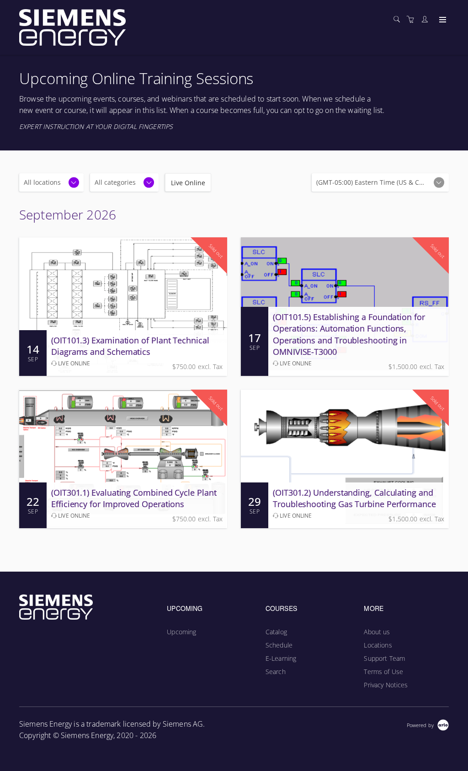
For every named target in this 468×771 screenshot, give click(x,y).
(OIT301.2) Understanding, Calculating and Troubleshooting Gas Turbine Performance (354, 498)
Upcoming (181, 631)
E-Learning (281, 658)
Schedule (279, 645)
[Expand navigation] (442, 20)
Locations (378, 645)
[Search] (399, 19)
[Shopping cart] (413, 19)
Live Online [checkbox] (188, 182)
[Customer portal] (427, 19)
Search (276, 671)
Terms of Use (383, 671)
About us (377, 631)
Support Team (384, 658)
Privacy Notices (386, 684)
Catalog (276, 631)
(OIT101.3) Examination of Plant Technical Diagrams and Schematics (130, 346)
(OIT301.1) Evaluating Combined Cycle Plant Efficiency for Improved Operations (134, 498)
